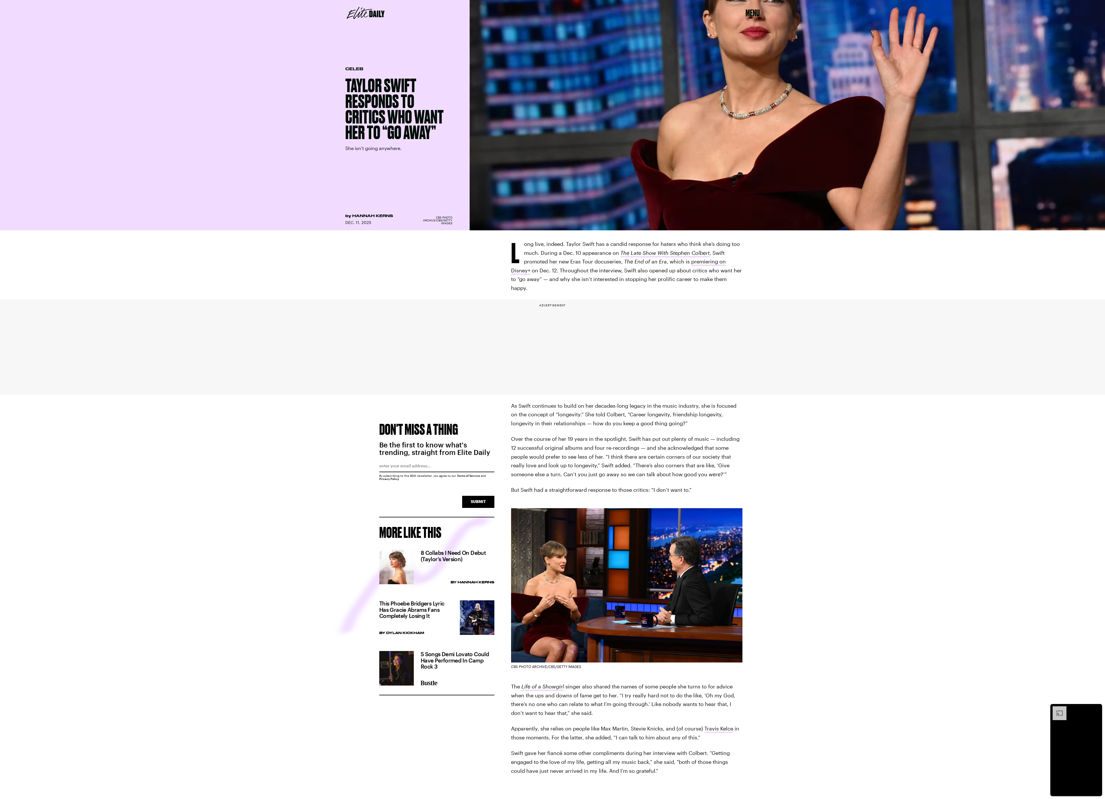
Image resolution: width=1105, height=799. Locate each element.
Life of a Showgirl (542, 686)
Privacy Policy (389, 479)
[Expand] (1056, 709)
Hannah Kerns (372, 216)
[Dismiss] (1095, 709)
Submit (478, 501)
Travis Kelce (718, 728)
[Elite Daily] (365, 13)
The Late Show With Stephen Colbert (665, 253)
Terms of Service (468, 475)
